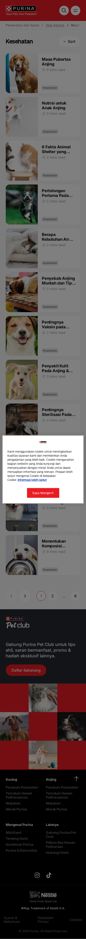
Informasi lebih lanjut (32, 479)
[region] (43, 469)
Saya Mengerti (43, 492)
